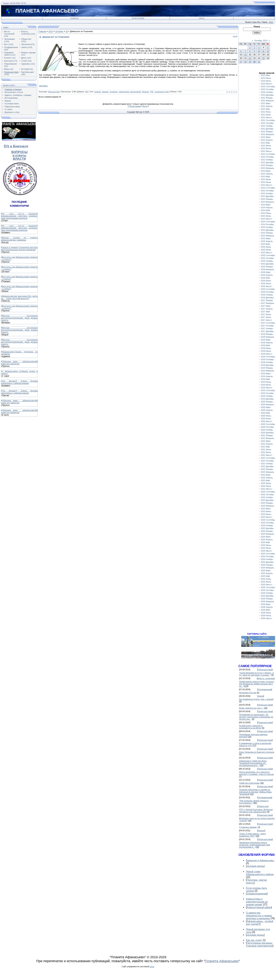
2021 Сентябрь (268, 458)
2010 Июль (266, 81)
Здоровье (25, 64)
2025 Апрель (267, 573)
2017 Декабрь (267, 331)
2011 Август (266, 117)
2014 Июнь (266, 213)
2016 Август (266, 286)
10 (259, 51)
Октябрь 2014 (260, 40)
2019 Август (266, 387)
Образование (10, 64)
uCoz (151, 966)
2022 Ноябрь (267, 497)
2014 (50, 31)
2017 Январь (267, 300)
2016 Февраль (267, 269)
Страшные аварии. (248, 827)
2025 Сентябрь (268, 587)
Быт (6, 44)
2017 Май (265, 311)
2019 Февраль (267, 371)
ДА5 (86, 92)
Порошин (145, 92)
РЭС (152, 92)
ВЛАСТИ (19, 158)
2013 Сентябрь (268, 188)
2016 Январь (267, 266)
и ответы (19, 155)
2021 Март (266, 441)
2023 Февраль (267, 506)
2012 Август (266, 151)
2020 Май (265, 413)
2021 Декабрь (267, 466)
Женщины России (247, 692)
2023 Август (266, 517)
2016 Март (266, 272)
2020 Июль (266, 418)
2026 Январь (267, 598)
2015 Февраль (267, 235)
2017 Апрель (267, 309)
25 (263, 58)
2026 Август (266, 618)
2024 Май (265, 542)
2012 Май (265, 143)
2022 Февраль (267, 472)
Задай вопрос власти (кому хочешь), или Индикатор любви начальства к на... (256, 683)
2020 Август (266, 421)
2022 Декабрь (267, 500)
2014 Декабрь (267, 230)
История (25, 69)
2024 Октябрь (267, 556)
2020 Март (266, 407)
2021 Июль (266, 452)
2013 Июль (266, 182)
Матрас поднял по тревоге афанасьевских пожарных (19, 239)
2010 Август (266, 84)
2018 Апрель (267, 342)
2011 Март (266, 103)
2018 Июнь (266, 348)
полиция (97, 92)
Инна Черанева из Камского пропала (256, 752)
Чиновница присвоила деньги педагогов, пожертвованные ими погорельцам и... (254, 844)
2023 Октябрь (267, 523)
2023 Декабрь (267, 528)
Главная (74, 18)
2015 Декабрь (267, 264)
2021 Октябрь (267, 461)
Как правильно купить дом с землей (256, 699)
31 (259, 62)
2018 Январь (267, 334)
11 (263, 51)
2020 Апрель (267, 410)
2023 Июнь (266, 511)
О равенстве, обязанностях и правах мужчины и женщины (259, 915)
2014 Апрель (267, 207)
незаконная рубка (162, 92)
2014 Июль (266, 216)
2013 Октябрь (267, 190)
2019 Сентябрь (268, 390)
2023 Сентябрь (268, 520)
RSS (271, 22)
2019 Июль (266, 385)
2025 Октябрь (267, 590)
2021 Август (266, 455)
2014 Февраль (267, 202)
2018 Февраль (267, 337)
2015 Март (266, 238)
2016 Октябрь (267, 292)
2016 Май (265, 278)
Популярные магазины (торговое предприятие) (259, 944)
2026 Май (265, 610)
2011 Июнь (266, 112)
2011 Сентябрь (268, 120)
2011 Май (265, 109)
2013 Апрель (267, 174)
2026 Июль (266, 615)
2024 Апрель (267, 539)
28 (245, 62)
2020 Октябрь (267, 427)
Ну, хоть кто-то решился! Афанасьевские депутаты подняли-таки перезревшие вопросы (19, 216)
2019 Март (266, 373)
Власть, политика (25, 32)
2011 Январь (267, 98)
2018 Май (265, 345)
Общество (26, 39)
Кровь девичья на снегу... (251, 708)
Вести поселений (9, 32)
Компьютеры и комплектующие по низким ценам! (257, 901)
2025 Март (266, 570)
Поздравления (11, 47)
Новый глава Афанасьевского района (260, 873)
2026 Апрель (267, 607)
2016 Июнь (266, 281)
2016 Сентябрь (268, 289)
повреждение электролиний (130, 92)
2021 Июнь (266, 449)
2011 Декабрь (267, 129)
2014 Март (266, 205)
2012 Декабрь (267, 162)
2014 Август (266, 219)
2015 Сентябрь (268, 255)
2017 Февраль (267, 303)
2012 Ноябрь (267, 160)
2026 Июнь (266, 613)
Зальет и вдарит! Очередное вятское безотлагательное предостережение (19, 248)
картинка (43, 86)
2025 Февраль (267, 568)
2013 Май (265, 176)
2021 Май (265, 447)
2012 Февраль (267, 134)
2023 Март (266, 508)
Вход (201, 18)
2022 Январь (267, 469)
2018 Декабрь (267, 365)
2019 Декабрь (267, 399)
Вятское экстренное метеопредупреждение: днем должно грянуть (19, 318)
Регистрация (138, 18)
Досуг (24, 58)
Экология (25, 44)
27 (241, 62)
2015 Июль (266, 250)
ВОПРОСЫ (19, 152)
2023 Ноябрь (267, 525)
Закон (24, 47)
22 (250, 58)
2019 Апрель (267, 376)
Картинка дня (27, 72)
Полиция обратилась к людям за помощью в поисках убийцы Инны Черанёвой (255, 791)
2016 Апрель (267, 275)
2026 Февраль (267, 601)
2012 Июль (266, 148)
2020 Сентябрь (268, 424)
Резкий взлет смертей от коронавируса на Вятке (251, 726)
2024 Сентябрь (268, 553)
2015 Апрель (267, 241)
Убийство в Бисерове (249, 783)
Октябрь (59, 31)
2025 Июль (266, 582)
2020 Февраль (267, 404)
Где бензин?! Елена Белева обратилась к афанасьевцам (19, 382)
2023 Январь (267, 503)
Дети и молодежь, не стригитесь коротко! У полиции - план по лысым (256, 773)
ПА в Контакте (16, 146)
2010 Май (265, 75)
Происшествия (11, 72)
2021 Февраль (267, 438)
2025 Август (266, 584)
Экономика (9, 39)
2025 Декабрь (267, 596)
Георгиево (114, 92)
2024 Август (266, 551)
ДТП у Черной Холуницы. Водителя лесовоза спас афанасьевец (256, 810)
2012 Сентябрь (268, 154)
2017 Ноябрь (267, 328)
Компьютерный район (259, 907)
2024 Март (266, 537)
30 (67, 31)
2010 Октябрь (267, 89)
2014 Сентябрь (268, 221)
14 (245, 54)
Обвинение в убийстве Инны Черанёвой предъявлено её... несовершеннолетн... (253, 763)
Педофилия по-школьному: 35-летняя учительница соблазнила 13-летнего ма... (256, 716)
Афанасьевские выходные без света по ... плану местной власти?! (19, 297)
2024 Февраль (267, 534)
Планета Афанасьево (222, 961)
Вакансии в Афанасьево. (260, 860)
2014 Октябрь (267, 224)
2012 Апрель (267, 140)
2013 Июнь (266, 179)
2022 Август (266, 489)
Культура (8, 61)
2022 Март (266, 475)
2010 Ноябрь (267, 92)
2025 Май (265, 576)
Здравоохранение (257, 893)
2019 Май (265, 379)
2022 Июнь (266, 483)
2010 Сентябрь (268, 86)
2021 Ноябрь (267, 463)
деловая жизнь (255, 866)
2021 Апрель (267, 444)
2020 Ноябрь (267, 430)
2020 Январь (267, 402)
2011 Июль (266, 114)
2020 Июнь (266, 416)
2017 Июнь (266, 314)
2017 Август (266, 320)
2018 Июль (266, 351)
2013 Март (266, 171)
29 (250, 62)
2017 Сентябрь (268, 323)
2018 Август (266, 354)
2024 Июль (266, 548)
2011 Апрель (267, 106)
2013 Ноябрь (267, 193)
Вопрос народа (28, 52)
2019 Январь (267, 368)
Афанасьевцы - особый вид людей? (259, 922)
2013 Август (266, 185)
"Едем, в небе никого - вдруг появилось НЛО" (252, 835)
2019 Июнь (266, 382)
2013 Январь (267, 165)
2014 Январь (267, 199)
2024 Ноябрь (267, 559)
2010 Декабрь (267, 95)
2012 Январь (267, 131)
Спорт (24, 61)
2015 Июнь (266, 247)
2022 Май (265, 480)
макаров (105, 92)
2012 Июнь (266, 145)
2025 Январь (267, 565)
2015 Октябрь (267, 258)
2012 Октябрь (267, 157)
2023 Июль (266, 514)
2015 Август (266, 252)
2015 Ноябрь (267, 261)
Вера (6, 69)
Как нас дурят (254, 940)
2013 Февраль (267, 168)
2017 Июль (266, 317)
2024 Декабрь (267, 562)
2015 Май (265, 244)
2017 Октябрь (267, 326)
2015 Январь (267, 233)
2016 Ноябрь (267, 295)
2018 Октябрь (267, 359)
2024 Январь (267, 531)
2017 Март (266, 306)
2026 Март (266, 604)
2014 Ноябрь (267, 227)
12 (268, 51)
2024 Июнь (266, 545)
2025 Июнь (266, 579)
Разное (7, 58)
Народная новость (9, 53)
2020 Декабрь (267, 432)
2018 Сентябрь (268, 356)
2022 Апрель (267, 477)
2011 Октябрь (267, 123)
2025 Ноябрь (267, 593)
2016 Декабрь (267, 297)
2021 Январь (267, 435)
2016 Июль (266, 283)
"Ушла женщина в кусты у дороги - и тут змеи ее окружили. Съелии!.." (256, 674)
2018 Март (266, 340)
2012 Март (266, 137)
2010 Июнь (266, 78)
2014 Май (265, 210)
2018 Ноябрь (267, 362)
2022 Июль (266, 486)
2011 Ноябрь (267, 126)
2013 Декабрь (267, 196)
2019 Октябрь (267, 393)
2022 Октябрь (267, 494)
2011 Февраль (267, 100)
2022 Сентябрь (268, 492)
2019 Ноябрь (267, 396)
